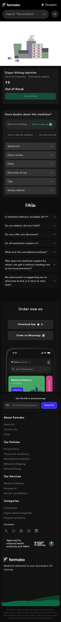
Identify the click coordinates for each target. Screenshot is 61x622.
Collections (10, 508)
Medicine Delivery (14, 483)
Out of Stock (30, 96)
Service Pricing (12, 469)
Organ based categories (18, 513)
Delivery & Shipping (14, 464)
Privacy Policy (11, 449)
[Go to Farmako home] (11, 4)
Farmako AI (10, 488)
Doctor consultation (15, 493)
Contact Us (10, 429)
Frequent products (14, 518)
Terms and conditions (16, 454)
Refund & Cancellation (17, 459)
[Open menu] (54, 14)
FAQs (7, 434)
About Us (9, 424)
